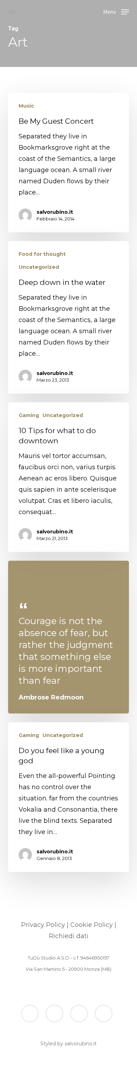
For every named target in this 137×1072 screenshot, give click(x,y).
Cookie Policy (91, 925)
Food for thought (42, 254)
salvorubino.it (55, 212)
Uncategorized (39, 267)
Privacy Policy (43, 925)
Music (26, 106)
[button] (116, 11)
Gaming (29, 415)
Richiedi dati (69, 936)
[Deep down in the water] (68, 317)
